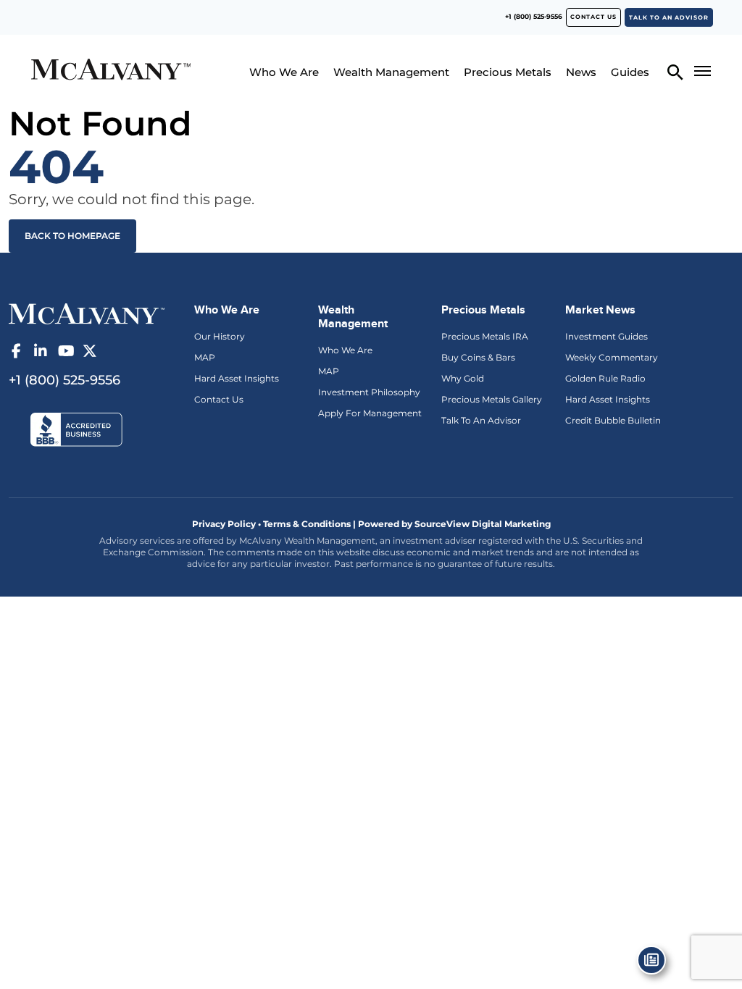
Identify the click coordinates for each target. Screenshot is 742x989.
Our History (219, 336)
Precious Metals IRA (484, 336)
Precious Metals (507, 72)
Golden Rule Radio (605, 378)
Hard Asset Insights (236, 378)
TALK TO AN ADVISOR (669, 17)
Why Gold (462, 378)
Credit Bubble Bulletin (613, 420)
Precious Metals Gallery (491, 399)
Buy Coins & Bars (478, 357)
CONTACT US (593, 16)
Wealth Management (391, 72)
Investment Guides (606, 336)
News (581, 72)
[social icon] (16, 351)
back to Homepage (72, 235)
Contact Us (218, 399)
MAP (204, 357)
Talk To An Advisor (481, 420)
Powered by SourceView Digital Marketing (454, 523)
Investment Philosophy (369, 392)
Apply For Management (370, 413)
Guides (630, 72)
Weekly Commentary (611, 357)
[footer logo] (86, 312)
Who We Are (284, 72)
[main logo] (109, 71)
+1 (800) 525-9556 (533, 16)
